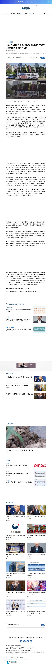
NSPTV (35, 13)
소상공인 (26, 13)
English (34, 5)
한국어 (30, 5)
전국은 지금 (12, 13)
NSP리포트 (19, 13)
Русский (44, 5)
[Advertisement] (26, 28)
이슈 (30, 13)
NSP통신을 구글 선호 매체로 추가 (23, 2)
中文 (40, 5)
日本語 (37, 5)
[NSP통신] (26, 8)
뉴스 (7, 13)
